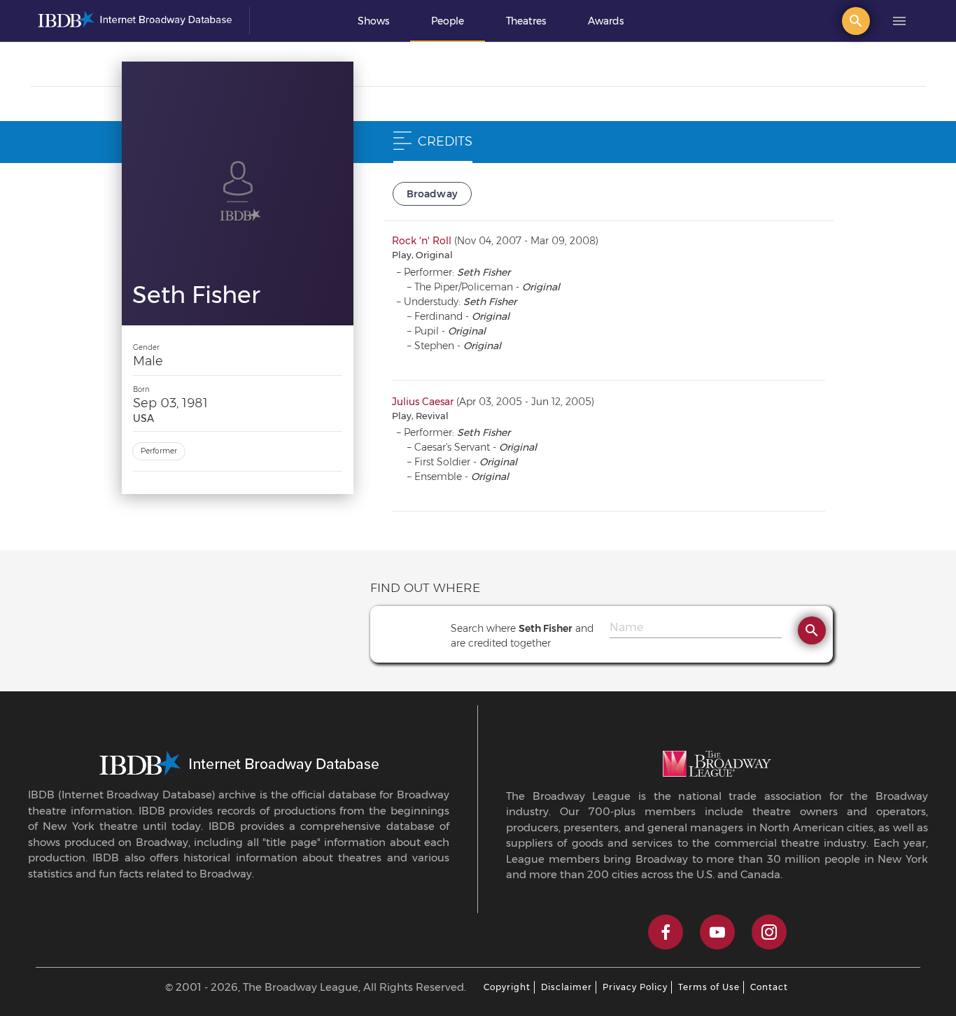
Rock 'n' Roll (421, 240)
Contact (769, 987)
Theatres (526, 21)
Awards (606, 21)
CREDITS (445, 141)
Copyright (507, 987)
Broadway (432, 194)
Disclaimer (566, 987)
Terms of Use (709, 987)
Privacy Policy (635, 987)
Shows (373, 21)
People (447, 21)
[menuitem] (373, 21)
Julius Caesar (423, 401)
